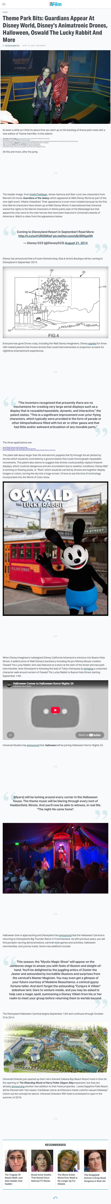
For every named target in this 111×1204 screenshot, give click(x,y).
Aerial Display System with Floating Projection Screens (19, 449)
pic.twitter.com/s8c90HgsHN (73, 236)
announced (33, 745)
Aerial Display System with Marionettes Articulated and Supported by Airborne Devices (29, 450)
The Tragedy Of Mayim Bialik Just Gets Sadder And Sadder (14, 1179)
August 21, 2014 (76, 243)
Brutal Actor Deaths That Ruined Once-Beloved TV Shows (41, 1177)
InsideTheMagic (38, 194)
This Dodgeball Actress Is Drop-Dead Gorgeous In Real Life (95, 1178)
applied (92, 343)
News (5, 12)
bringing (88, 668)
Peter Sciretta (12, 46)
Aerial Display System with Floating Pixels (15, 447)
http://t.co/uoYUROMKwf (35, 236)
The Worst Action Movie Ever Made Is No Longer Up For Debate (67, 1179)
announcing (18, 1086)
